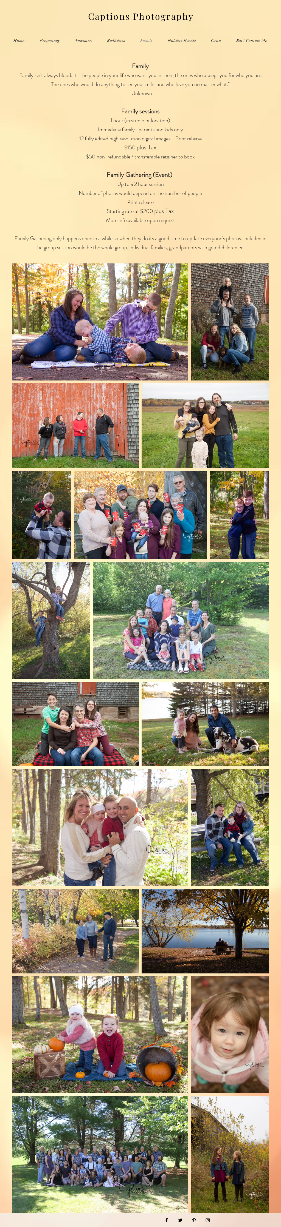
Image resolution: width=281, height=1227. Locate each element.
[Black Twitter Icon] (180, 1220)
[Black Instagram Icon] (207, 1220)
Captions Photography (141, 16)
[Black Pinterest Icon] (194, 1220)
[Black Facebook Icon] (166, 1220)
